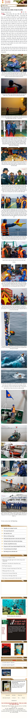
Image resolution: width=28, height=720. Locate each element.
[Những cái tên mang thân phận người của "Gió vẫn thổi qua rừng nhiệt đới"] (5, 622)
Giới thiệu (14, 695)
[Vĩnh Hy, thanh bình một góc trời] (14, 607)
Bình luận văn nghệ (6, 697)
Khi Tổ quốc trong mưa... (7, 565)
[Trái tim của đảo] (20, 649)
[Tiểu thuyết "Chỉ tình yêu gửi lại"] (8, 649)
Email (23, 12)
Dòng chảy (20, 695)
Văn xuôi (14, 697)
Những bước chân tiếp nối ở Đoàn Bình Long (11, 563)
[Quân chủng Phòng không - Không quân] (8, 672)
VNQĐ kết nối (14, 700)
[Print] (25, 12)
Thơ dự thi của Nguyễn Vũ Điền (8, 557)
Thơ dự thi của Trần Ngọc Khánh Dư (9, 575)
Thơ (18, 697)
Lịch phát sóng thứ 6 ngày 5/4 (8, 664)
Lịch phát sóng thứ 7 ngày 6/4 (8, 662)
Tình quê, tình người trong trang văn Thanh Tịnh (11, 568)
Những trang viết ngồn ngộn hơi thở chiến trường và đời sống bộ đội (13, 560)
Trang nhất (8, 695)
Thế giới (23, 697)
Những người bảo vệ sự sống (8, 570)
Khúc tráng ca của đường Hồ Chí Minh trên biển (11, 578)
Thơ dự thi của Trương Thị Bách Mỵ (9, 573)
